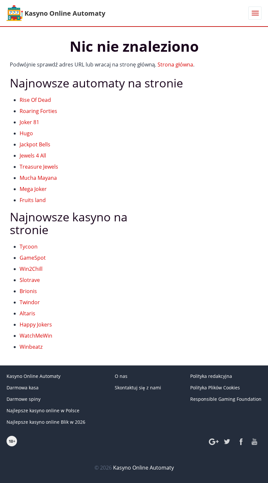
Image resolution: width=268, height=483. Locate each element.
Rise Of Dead (35, 99)
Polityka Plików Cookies (215, 387)
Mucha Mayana (38, 177)
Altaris (27, 313)
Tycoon (29, 246)
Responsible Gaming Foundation (225, 399)
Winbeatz (31, 346)
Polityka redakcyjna (211, 376)
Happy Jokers (36, 324)
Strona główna (175, 64)
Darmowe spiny (24, 399)
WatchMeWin (36, 335)
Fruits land (33, 200)
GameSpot (33, 257)
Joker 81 (29, 122)
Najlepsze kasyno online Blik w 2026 (46, 422)
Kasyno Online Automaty (33, 376)
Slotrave (30, 280)
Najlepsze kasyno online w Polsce (43, 410)
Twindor (30, 302)
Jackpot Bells (35, 144)
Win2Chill (31, 268)
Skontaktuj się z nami (138, 387)
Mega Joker (33, 189)
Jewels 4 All (33, 155)
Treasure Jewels (39, 166)
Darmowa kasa (23, 387)
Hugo (26, 133)
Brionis (28, 291)
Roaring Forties (38, 111)
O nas (121, 376)
